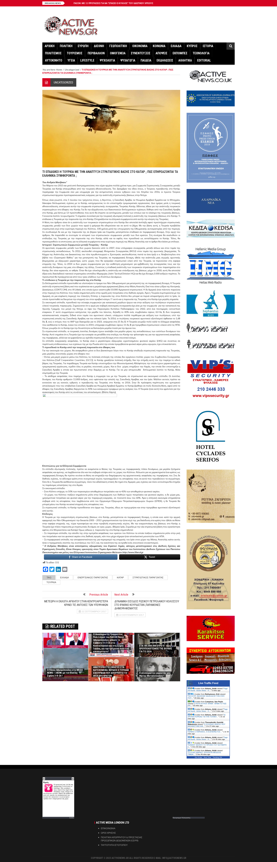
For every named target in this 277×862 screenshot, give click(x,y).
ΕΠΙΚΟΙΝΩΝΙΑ (108, 828)
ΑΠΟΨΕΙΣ (161, 53)
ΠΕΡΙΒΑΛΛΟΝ (96, 53)
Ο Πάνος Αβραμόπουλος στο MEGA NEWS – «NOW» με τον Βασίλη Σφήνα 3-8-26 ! (65, 672)
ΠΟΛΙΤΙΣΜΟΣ (53, 53)
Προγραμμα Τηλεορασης (181, 818)
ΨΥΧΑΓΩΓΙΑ (127, 60)
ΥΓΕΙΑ (71, 60)
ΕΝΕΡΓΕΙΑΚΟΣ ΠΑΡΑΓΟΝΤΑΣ (93, 577)
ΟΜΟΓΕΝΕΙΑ (118, 53)
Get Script (198, 757)
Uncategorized (63, 82)
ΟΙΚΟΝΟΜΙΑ (139, 46)
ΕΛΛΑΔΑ (176, 46)
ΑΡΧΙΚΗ (50, 46)
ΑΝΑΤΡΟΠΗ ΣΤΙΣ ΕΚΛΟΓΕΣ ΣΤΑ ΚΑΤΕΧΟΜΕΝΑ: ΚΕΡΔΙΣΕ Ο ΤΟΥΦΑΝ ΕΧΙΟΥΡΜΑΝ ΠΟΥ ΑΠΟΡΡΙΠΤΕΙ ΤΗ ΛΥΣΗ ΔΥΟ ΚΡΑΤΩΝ (111, 671)
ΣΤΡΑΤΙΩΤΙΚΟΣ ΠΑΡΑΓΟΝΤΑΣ (148, 577)
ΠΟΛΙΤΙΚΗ (66, 46)
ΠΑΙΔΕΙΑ (146, 60)
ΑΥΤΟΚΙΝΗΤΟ (53, 60)
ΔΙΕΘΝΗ (99, 46)
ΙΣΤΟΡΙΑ (208, 46)
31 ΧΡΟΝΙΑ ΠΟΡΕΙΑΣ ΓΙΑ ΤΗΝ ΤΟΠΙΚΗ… (207, 716)
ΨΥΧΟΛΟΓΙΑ (107, 60)
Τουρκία (51, 582)
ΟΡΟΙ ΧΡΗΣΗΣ (108, 832)
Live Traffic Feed (208, 683)
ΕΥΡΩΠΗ (83, 46)
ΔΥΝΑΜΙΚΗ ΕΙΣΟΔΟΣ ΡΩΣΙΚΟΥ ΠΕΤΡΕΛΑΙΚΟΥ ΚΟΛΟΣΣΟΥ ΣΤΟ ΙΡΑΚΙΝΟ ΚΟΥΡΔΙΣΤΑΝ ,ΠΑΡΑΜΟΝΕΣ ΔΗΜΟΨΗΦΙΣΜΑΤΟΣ (146, 605)
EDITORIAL (204, 60)
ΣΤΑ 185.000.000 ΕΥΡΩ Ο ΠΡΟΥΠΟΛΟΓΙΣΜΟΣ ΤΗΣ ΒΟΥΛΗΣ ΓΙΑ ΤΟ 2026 (155, 648)
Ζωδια (71, 818)
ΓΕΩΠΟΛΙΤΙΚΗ (118, 46)
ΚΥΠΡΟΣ (192, 46)
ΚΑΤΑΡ (120, 577)
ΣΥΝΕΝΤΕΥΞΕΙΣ (140, 53)
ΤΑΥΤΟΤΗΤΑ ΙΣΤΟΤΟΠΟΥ (114, 845)
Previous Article (98, 594)
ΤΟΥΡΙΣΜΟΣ (74, 53)
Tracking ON (217, 757)
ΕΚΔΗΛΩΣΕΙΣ (165, 60)
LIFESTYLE (87, 60)
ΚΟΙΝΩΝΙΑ (159, 46)
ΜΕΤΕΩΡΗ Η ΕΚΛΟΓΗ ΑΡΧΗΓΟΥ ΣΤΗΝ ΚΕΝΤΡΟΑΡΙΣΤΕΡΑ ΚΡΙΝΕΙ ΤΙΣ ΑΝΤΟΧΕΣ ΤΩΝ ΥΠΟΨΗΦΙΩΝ (76, 603)
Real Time (207, 757)
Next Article (121, 594)
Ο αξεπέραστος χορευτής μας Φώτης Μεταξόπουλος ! (155, 674)
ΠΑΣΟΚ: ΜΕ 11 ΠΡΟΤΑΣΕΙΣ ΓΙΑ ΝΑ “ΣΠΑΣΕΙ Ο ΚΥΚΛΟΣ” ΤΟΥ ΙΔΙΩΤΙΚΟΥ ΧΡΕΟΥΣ (113, 3)
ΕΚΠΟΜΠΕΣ (180, 53)
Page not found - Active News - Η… (208, 689)
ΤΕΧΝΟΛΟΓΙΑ (201, 53)
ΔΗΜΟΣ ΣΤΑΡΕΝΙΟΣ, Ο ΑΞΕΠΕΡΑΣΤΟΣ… (205, 732)
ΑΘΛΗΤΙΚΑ (185, 60)
